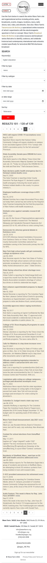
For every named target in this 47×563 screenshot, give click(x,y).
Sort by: (4, 107)
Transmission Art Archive (11, 28)
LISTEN (6, 4)
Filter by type (7, 66)
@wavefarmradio (23, 543)
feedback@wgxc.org (23, 535)
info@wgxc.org (23, 532)
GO (8, 117)
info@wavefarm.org (23, 530)
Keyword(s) (6, 56)
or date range (7, 97)
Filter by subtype (8, 76)
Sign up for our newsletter (24, 552)
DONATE (6, 11)
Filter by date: (7, 87)
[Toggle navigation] (41, 4)
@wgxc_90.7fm (23, 547)
